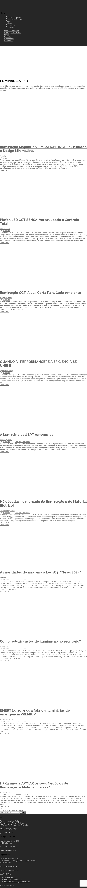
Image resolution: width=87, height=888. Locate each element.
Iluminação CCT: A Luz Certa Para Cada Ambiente (40, 293)
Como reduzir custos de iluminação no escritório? (40, 641)
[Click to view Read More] (2, 142)
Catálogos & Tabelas (14, 19)
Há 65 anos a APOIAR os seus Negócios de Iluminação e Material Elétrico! (34, 785)
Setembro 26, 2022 (7, 720)
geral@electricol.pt (7, 833)
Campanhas (9, 39)
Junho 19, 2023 (6, 578)
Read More (4, 170)
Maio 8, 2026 (5, 156)
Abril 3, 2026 (5, 229)
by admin (6, 158)
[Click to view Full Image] (0, 142)
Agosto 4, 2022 (6, 792)
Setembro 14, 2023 (7, 511)
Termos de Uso (10, 878)
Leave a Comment (22, 442)
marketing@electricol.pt (9, 870)
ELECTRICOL (5, 874)
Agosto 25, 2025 (6, 371)
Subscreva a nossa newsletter (11, 810)
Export (6, 35)
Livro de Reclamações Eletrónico (17, 882)
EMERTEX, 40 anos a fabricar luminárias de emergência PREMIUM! (35, 712)
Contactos (10, 27)
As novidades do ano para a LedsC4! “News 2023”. (40, 572)
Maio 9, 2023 (5, 647)
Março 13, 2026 (6, 298)
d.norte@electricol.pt (8, 850)
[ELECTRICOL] (11, 9)
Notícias (7, 37)
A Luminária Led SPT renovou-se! (27, 435)
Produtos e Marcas (11, 31)
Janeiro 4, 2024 (6, 440)
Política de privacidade (13, 880)
